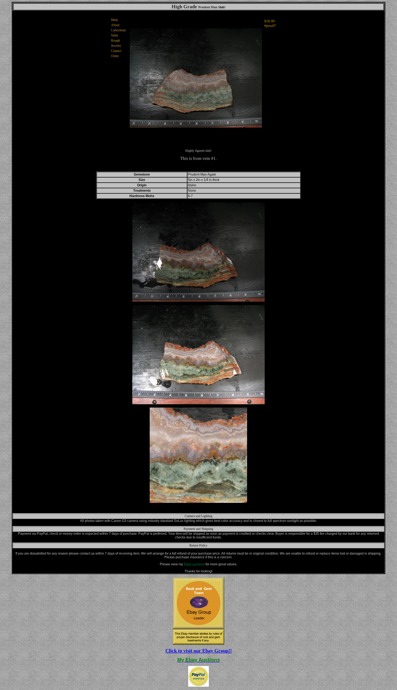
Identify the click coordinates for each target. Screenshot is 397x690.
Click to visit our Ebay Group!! (198, 650)
